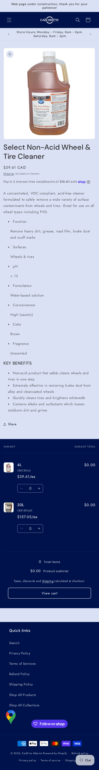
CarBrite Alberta (32, 753)
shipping (47, 581)
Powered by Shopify (55, 753)
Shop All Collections (24, 705)
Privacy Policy (19, 653)
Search (14, 643)
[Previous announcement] (8, 34)
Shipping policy (74, 760)
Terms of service (51, 760)
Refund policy (80, 753)
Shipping (8, 173)
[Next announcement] (90, 34)
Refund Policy (19, 674)
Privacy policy (27, 760)
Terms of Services (22, 663)
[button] (9, 20)
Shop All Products (22, 695)
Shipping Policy (21, 684)
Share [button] (12, 424)
